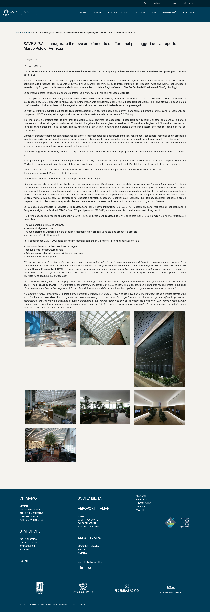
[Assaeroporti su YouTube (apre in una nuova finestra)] (90, 569)
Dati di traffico (28, 539)
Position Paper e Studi (32, 520)
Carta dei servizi (87, 523)
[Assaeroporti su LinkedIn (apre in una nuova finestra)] (82, 569)
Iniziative (82, 553)
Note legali (142, 499)
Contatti (141, 496)
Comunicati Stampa (88, 546)
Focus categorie (29, 542)
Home (18, 32)
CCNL (24, 561)
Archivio (24, 549)
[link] (145, 3)
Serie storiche (27, 546)
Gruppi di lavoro (29, 516)
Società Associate (88, 520)
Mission (24, 506)
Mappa (81, 516)
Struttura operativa (31, 513)
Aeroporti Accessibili (89, 526)
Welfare (140, 510)
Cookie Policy (143, 506)
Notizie (27, 32)
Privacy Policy (144, 503)
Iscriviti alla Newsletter (90, 562)
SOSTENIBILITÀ (89, 498)
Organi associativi (30, 509)
